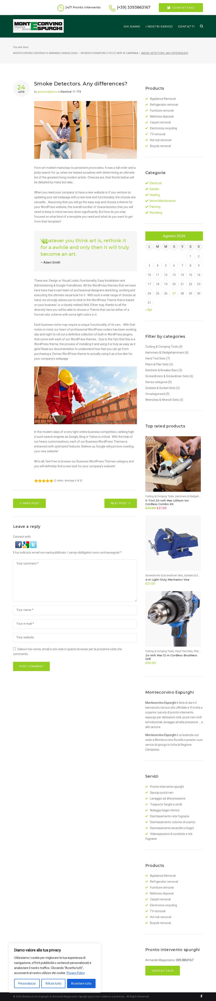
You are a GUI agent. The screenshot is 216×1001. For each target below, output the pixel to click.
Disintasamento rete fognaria (169, 816)
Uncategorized (155, 394)
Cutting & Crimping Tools (161, 346)
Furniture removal (162, 110)
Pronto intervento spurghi (167, 786)
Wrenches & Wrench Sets (162, 399)
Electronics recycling (163, 128)
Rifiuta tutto (53, 983)
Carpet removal (160, 122)
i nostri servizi (159, 26)
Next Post (119, 503)
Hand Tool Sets (155, 358)
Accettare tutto (81, 983)
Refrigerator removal (164, 104)
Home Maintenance (163, 201)
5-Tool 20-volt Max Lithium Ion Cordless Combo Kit (167, 502)
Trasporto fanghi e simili (166, 804)
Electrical (66, 91)
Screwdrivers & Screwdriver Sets (167, 376)
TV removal (157, 134)
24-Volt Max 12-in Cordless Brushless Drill (171, 657)
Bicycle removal (160, 146)
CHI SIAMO (132, 26)
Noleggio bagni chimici (165, 810)
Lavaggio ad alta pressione (167, 798)
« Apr (148, 309)
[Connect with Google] (26, 543)
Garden (154, 189)
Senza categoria (156, 382)
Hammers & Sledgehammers (164, 352)
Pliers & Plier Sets (157, 364)
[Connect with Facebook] (19, 543)
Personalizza (27, 983)
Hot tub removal (160, 140)
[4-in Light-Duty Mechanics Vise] (173, 543)
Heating (155, 195)
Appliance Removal (163, 98)
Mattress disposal (162, 116)
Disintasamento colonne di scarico (172, 822)
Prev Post (31, 503)
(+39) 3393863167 (133, 7)
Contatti (186, 26)
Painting (155, 206)
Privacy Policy (76, 973)
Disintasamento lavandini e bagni (172, 828)
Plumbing (156, 212)
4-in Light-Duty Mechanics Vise (167, 579)
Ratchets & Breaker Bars (161, 370)
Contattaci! (163, 970)
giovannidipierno (47, 91)
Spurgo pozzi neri (161, 792)
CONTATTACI (183, 7)
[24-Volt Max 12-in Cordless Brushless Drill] (173, 619)
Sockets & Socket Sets (160, 388)
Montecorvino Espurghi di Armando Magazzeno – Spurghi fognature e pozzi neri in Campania (75, 53)
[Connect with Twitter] (33, 543)
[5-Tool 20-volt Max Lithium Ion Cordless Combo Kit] (173, 464)
